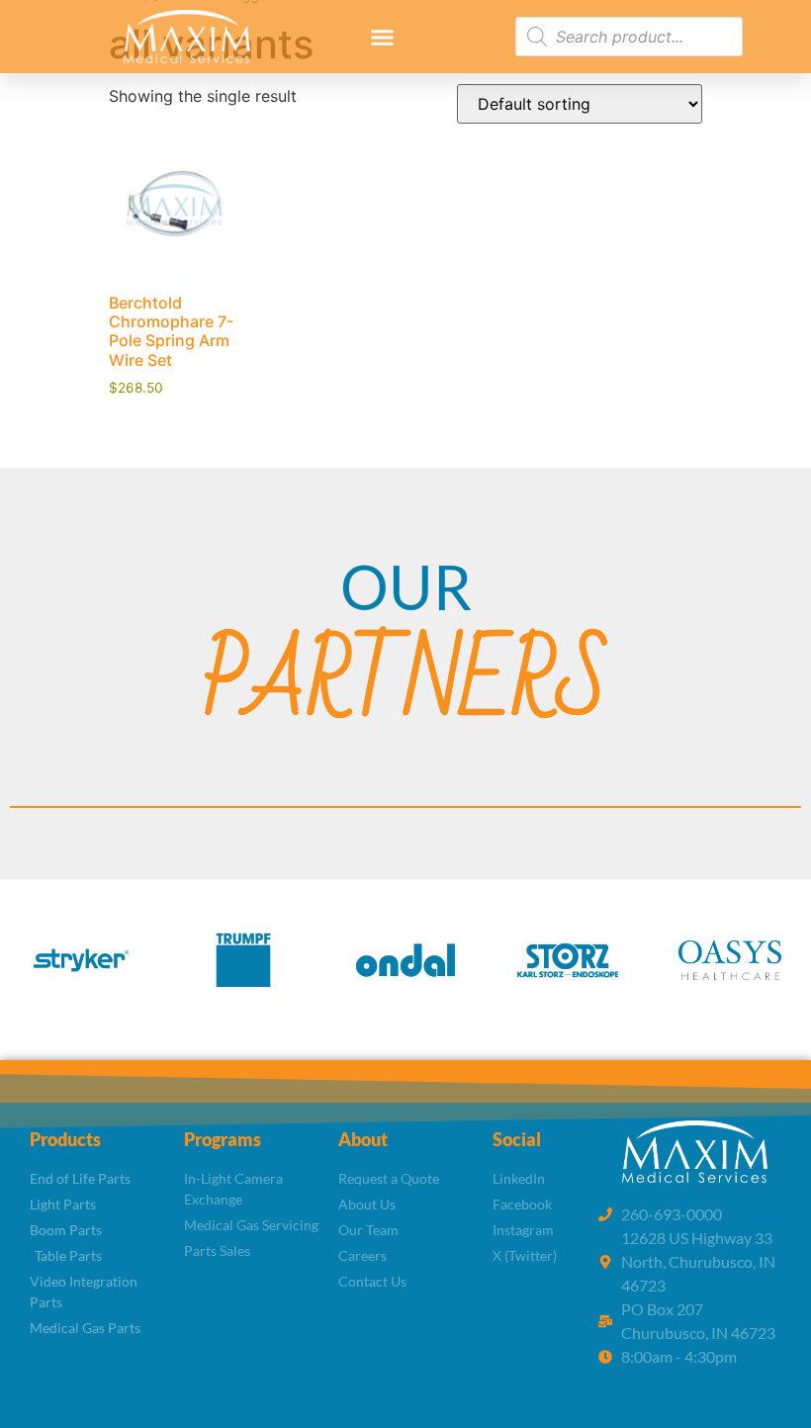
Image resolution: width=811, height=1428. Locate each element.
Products (65, 1139)
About (363, 1139)
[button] (383, 36)
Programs (222, 1139)
